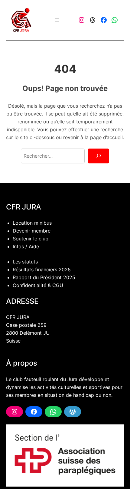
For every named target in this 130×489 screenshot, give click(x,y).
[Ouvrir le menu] (57, 20)
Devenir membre (31, 231)
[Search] (98, 156)
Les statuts (25, 262)
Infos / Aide (26, 246)
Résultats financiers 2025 (42, 269)
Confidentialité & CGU (38, 285)
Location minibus (32, 223)
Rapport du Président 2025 (44, 277)
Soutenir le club (30, 239)
